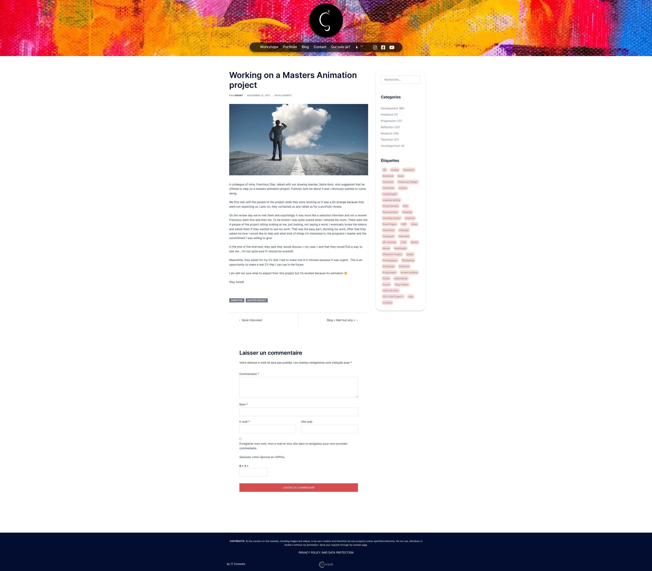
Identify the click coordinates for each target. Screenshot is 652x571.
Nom (243, 404)
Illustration (388, 230)
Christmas (388, 188)
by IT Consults (236, 564)
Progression (388, 120)
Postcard (404, 266)
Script (386, 278)
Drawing (407, 212)
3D (384, 169)
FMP (403, 224)
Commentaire (249, 374)
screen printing (409, 272)
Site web (306, 421)
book (401, 175)
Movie (386, 248)
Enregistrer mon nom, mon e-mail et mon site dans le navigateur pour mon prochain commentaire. (293, 446)
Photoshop (408, 260)
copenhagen (390, 193)
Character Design (408, 181)
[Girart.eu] (326, 21)
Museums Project (392, 254)
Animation (237, 300)
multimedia (400, 248)
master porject (256, 300)
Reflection (387, 127)
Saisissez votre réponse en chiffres (261, 457)
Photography (390, 260)
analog (395, 169)
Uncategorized (390, 145)
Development (283, 95)
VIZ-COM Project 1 (393, 296)
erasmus (410, 218)
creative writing (391, 200)
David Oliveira (390, 206)
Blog (305, 47)
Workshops (269, 47)
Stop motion (401, 284)
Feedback (387, 114)
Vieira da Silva (391, 290)
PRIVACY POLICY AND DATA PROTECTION (326, 552)
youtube (387, 302)
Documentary (390, 212)
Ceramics (388, 181)
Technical (387, 139)
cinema (403, 188)
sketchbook (401, 278)
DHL (405, 206)
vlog (410, 296)
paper (410, 254)
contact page (360, 544)
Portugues (388, 266)
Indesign (404, 230)
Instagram (388, 236)
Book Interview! (252, 320)
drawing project (391, 218)
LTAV (403, 242)
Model (414, 242)
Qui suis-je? (340, 47)
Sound (386, 284)
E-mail (244, 421)
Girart (238, 95)
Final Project (389, 224)
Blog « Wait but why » (341, 320)
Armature (388, 175)
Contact (320, 47)
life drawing (389, 242)
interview (404, 236)
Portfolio (290, 47)
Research (387, 133)
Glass (414, 224)
